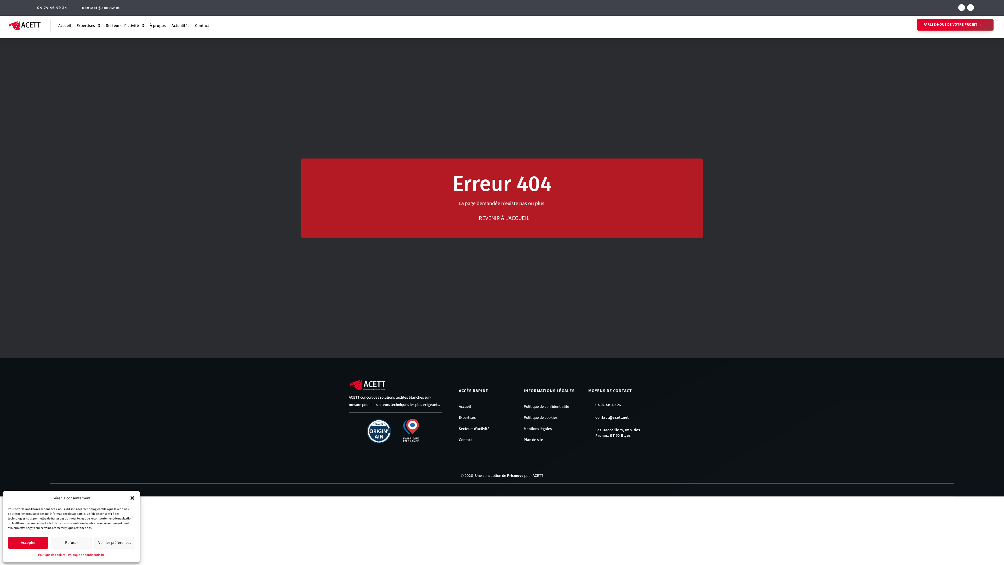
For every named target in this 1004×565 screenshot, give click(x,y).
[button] (132, 498)
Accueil (64, 26)
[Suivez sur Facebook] (961, 7)
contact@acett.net (101, 7)
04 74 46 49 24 (52, 7)
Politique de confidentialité (86, 555)
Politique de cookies (51, 555)
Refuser (71, 542)
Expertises (86, 26)
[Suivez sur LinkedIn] (970, 7)
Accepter (28, 542)
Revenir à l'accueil (504, 218)
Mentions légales (538, 429)
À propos (158, 26)
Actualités (180, 26)
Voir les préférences (114, 542)
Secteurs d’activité (122, 26)
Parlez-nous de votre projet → (952, 24)
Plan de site (533, 440)
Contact (202, 26)
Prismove (515, 475)
